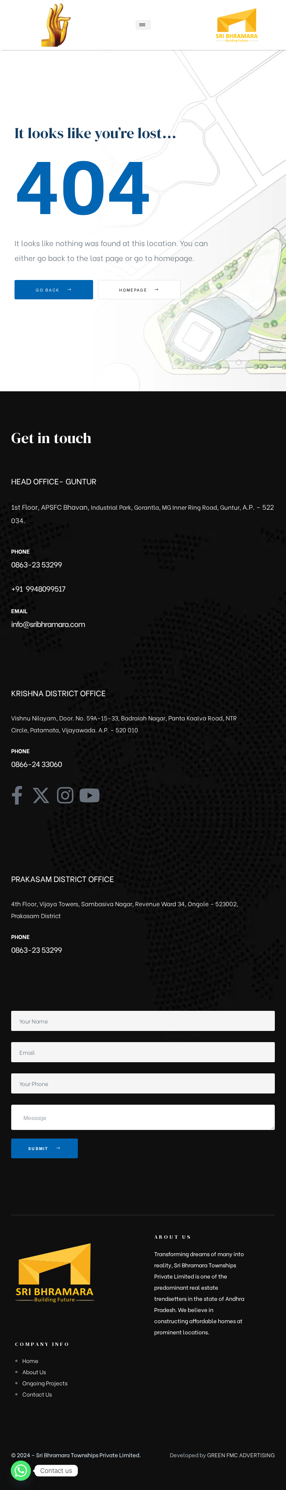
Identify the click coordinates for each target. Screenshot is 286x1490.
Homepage (134, 290)
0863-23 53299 (36, 563)
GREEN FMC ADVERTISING (241, 1455)
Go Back (48, 290)
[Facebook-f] (16, 795)
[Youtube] (89, 795)
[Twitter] (41, 795)
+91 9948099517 (38, 588)
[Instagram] (65, 795)
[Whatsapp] (21, 1471)
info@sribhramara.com (48, 623)
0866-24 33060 (36, 763)
